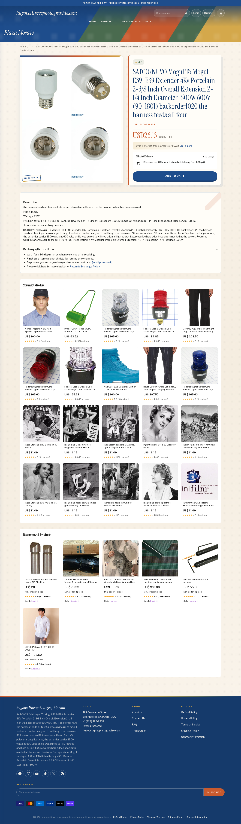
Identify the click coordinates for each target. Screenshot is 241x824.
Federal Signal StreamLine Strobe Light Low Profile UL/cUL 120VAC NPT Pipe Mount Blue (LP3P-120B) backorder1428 (199, 388)
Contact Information (193, 737)
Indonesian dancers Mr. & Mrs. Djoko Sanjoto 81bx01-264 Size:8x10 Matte (119, 446)
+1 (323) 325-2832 (93, 721)
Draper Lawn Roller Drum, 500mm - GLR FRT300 (77, 330)
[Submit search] (186, 13)
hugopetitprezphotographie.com (46, 13)
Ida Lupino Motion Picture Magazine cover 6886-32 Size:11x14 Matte (77, 446)
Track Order (139, 730)
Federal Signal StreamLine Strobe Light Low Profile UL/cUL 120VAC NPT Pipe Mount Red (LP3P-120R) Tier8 (41, 388)
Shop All (107, 21)
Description (30, 202)
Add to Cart (175, 176)
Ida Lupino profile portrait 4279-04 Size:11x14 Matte (156, 504)
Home (92, 21)
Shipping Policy (190, 730)
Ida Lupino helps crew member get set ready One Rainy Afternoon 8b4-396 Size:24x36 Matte (80, 504)
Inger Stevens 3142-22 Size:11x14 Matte (159, 446)
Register (208, 13)
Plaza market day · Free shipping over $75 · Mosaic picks (120, 3)
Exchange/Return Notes (39, 249)
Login (196, 13)
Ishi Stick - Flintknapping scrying (196, 580)
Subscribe (214, 792)
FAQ (134, 724)
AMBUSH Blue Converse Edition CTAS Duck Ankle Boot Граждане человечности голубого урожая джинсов (120, 388)
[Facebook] (19, 773)
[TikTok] (45, 773)
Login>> (35, 601)
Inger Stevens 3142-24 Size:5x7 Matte (41, 446)
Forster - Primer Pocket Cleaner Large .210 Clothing (41, 580)
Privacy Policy (189, 718)
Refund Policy (189, 712)
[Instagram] (28, 773)
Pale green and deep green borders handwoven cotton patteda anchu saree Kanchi (158, 581)
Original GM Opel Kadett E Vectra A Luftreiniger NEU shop (81, 580)
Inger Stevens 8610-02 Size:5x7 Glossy (41, 504)
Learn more (185, 146)
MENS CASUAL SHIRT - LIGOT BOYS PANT (39, 648)
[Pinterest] (62, 773)
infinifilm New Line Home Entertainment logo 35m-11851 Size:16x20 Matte (198, 504)
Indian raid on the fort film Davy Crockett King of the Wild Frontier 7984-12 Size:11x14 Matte (199, 446)
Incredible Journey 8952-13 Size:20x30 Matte (118, 504)
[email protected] (102, 262)
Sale (148, 21)
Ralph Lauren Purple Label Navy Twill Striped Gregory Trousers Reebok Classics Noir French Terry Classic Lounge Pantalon (159, 388)
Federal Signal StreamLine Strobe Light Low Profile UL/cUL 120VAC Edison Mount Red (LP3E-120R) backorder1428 (159, 330)
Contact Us (138, 718)
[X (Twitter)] (53, 773)
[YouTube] (36, 773)
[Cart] (221, 13)
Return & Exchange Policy (85, 266)
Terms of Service (190, 724)
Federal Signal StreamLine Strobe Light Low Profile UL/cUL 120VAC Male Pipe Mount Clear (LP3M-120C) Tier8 (120, 330)
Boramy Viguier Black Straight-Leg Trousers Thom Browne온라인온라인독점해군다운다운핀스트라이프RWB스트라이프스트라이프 (199, 330)
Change (211, 156)
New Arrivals (131, 21)
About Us (137, 712)
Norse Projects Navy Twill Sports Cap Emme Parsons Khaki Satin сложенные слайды (41, 330)
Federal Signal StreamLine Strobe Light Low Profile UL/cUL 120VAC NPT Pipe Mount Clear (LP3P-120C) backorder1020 (80, 388)
